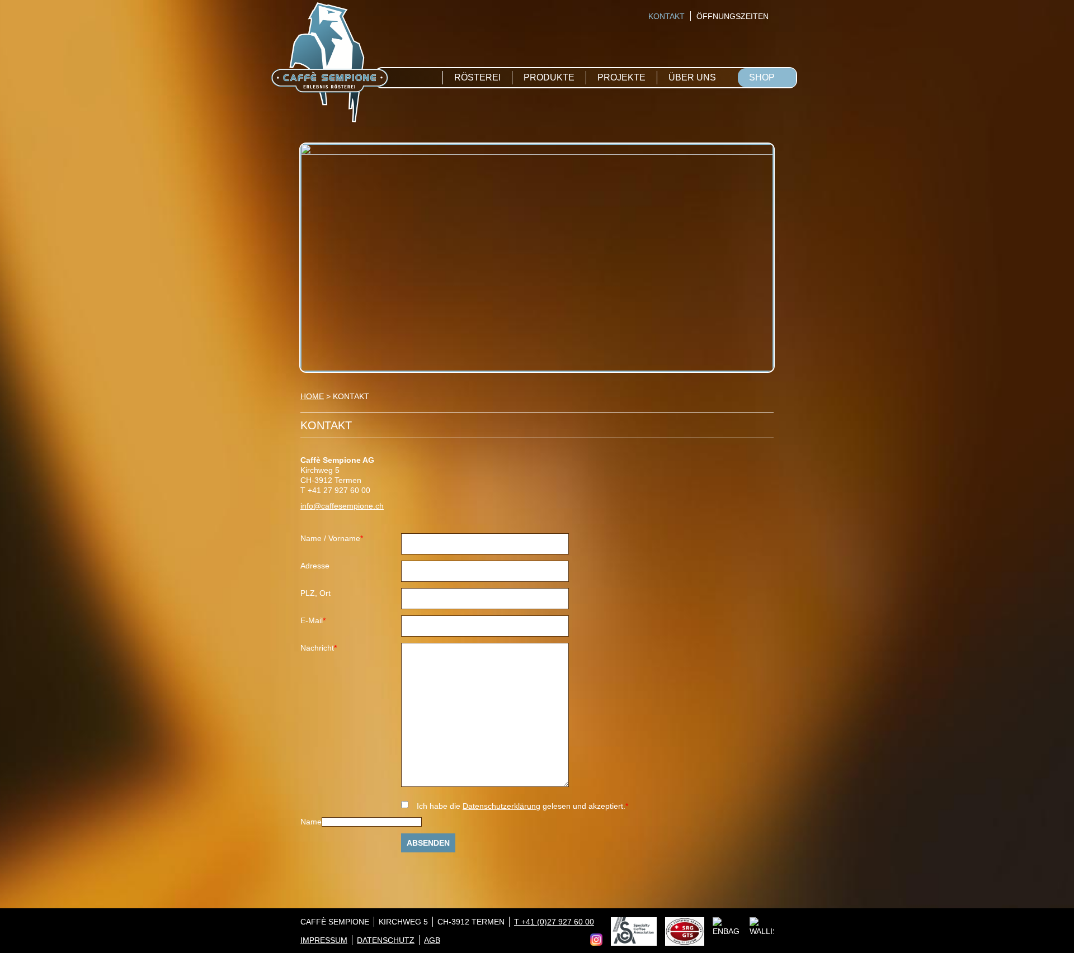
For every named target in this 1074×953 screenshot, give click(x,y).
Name (311, 821)
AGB (432, 940)
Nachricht (318, 648)
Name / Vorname (331, 538)
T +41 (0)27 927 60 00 (554, 921)
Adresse (314, 565)
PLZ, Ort (315, 593)
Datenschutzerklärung (501, 806)
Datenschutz (385, 940)
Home (312, 396)
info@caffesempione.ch (342, 505)
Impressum (323, 940)
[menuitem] (664, 16)
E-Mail (317, 620)
